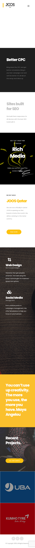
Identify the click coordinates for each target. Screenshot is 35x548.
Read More (14, 232)
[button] (14, 460)
